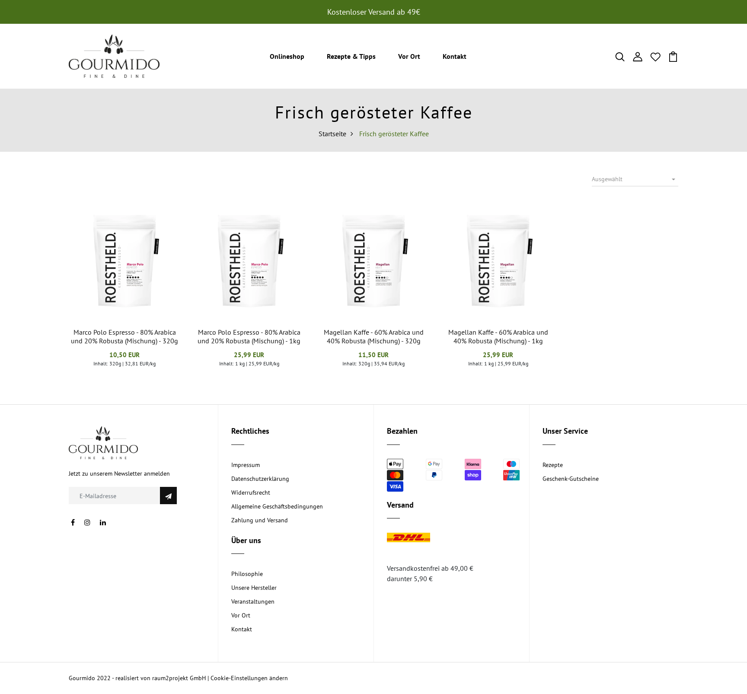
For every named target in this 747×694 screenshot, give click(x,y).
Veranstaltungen (253, 601)
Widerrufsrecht (250, 492)
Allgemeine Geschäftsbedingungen (277, 506)
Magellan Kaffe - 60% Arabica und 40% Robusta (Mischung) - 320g (374, 336)
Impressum (245, 465)
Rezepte (553, 465)
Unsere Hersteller (254, 588)
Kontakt (454, 56)
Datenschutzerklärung (260, 479)
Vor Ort (409, 56)
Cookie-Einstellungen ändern (249, 678)
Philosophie (247, 574)
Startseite (332, 133)
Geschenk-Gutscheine (571, 479)
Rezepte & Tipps (351, 56)
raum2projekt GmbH (179, 678)
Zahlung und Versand (259, 520)
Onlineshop (287, 56)
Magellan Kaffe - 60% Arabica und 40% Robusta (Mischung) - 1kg (498, 336)
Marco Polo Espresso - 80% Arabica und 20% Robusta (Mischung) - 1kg (249, 336)
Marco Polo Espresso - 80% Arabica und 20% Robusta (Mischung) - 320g (124, 336)
